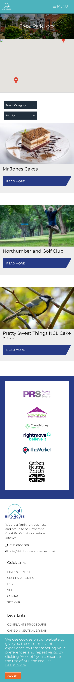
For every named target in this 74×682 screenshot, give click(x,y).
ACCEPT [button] (13, 675)
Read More (37, 183)
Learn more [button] (15, 665)
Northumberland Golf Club (33, 251)
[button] (16, 80)
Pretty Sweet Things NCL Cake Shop (37, 335)
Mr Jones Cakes (20, 169)
